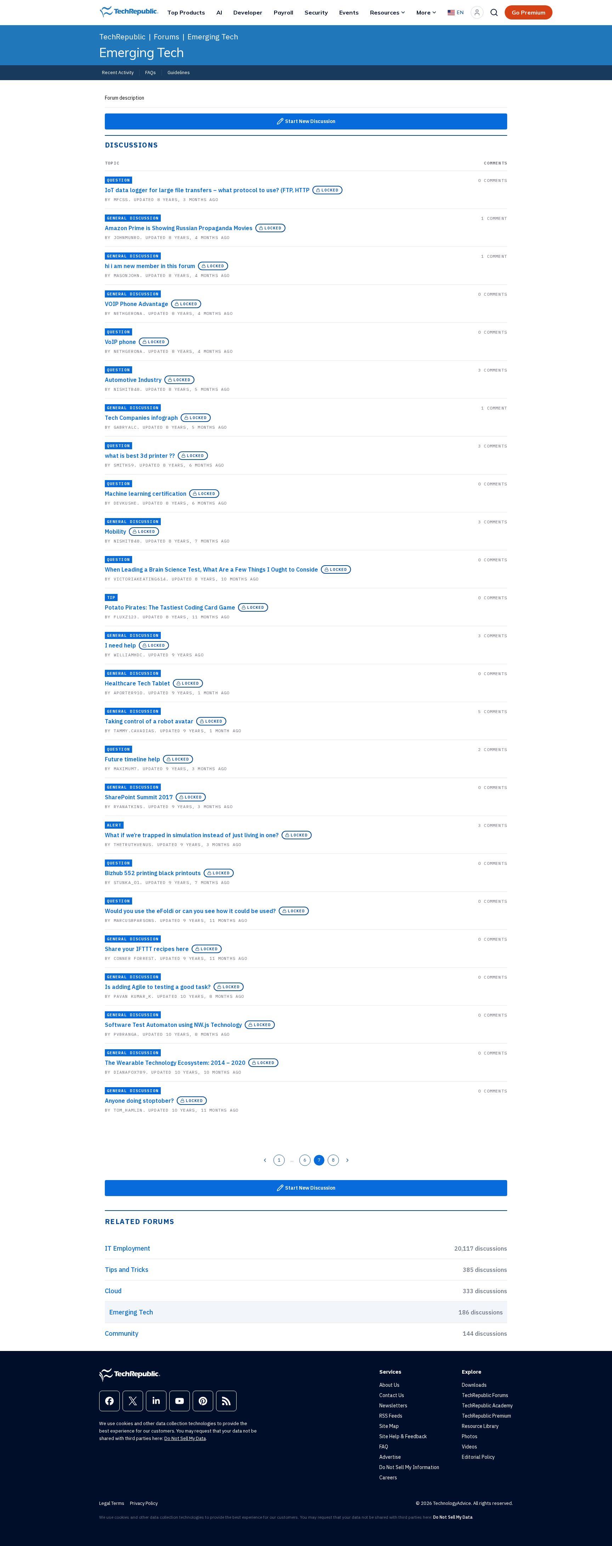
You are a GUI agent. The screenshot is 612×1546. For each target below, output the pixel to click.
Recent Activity (118, 72)
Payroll (283, 12)
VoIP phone (120, 341)
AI (219, 12)
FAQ (383, 1447)
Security (316, 12)
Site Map (389, 1426)
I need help (120, 645)
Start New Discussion (310, 121)
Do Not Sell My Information (409, 1467)
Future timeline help (132, 759)
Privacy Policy (144, 1503)
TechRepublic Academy (487, 1405)
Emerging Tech (212, 36)
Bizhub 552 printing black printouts (153, 873)
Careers (388, 1477)
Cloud (113, 1291)
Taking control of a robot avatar (149, 721)
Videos (469, 1447)
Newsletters (393, 1405)
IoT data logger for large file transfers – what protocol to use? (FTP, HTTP (207, 190)
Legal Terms (111, 1503)
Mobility (115, 531)
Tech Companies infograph (141, 417)
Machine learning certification (145, 493)
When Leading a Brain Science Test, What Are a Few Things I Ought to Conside (211, 569)
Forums (166, 36)
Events (349, 12)
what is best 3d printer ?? (140, 455)
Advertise (390, 1457)
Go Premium (528, 12)
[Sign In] (477, 12)
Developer (247, 12)
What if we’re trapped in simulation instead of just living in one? (192, 835)
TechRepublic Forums (485, 1395)
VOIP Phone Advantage (136, 303)
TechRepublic (122, 36)
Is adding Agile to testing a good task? (158, 986)
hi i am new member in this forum (150, 265)
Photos (469, 1436)
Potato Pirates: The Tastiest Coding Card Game (170, 607)
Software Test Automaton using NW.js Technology (173, 1024)
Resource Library (480, 1426)
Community (121, 1333)
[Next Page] (347, 1160)
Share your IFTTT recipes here (147, 948)
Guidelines (179, 72)
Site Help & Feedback (403, 1436)
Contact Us (391, 1395)
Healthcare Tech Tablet (137, 683)
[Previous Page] (265, 1160)
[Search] (494, 12)
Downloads (474, 1385)
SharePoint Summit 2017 (139, 797)
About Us (389, 1385)
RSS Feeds (390, 1416)
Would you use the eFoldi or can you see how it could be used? (190, 910)
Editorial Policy (478, 1457)
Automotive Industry (133, 379)
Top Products (186, 12)
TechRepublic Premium (486, 1416)
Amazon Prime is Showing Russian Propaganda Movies (179, 228)
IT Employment (127, 1248)
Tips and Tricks (126, 1270)
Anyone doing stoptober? (139, 1100)
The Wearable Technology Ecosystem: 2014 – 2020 (175, 1062)
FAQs (150, 72)
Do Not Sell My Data (185, 1438)
